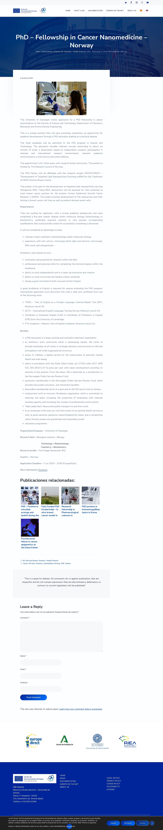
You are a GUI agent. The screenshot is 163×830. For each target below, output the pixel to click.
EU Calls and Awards (30, 561)
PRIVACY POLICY (114, 781)
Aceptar (113, 823)
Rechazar (127, 823)
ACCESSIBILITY (113, 786)
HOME (62, 775)
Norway (57, 563)
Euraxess (68, 51)
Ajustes (142, 823)
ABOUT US (64, 787)
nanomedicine (48, 563)
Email (23, 669)
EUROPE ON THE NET (69, 784)
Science (68, 563)
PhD (62, 563)
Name (23, 656)
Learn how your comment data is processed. (80, 709)
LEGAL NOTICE (113, 778)
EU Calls (32, 563)
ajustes (69, 826)
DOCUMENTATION (68, 781)
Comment (25, 617)
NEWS (62, 778)
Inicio (38, 51)
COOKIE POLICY (113, 784)
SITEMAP (111, 789)
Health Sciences (79, 51)
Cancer (25, 563)
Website (24, 682)
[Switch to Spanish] (141, 10)
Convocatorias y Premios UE (52, 51)
